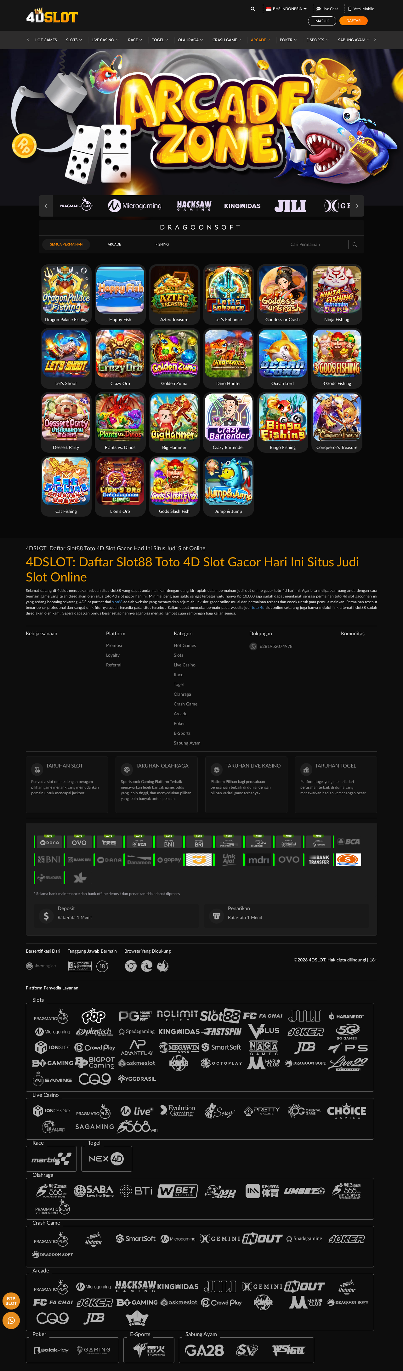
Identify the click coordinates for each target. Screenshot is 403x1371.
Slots (72, 40)
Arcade (259, 40)
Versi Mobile (364, 9)
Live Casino (103, 40)
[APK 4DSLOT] (10, 1300)
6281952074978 (276, 646)
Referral (113, 665)
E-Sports (315, 40)
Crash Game (225, 40)
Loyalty (113, 655)
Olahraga (189, 40)
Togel (158, 40)
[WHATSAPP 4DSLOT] (10, 1320)
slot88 (117, 602)
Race (133, 40)
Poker (286, 40)
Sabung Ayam (352, 40)
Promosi (114, 645)
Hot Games (46, 40)
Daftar (353, 21)
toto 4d (258, 607)
